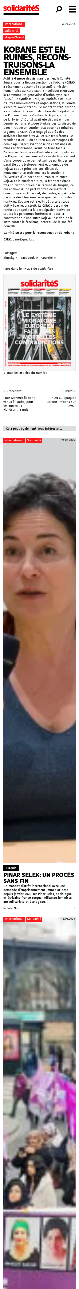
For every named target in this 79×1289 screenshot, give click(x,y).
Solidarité (11, 31)
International (13, 24)
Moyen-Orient (14, 37)
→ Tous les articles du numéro (25, 373)
